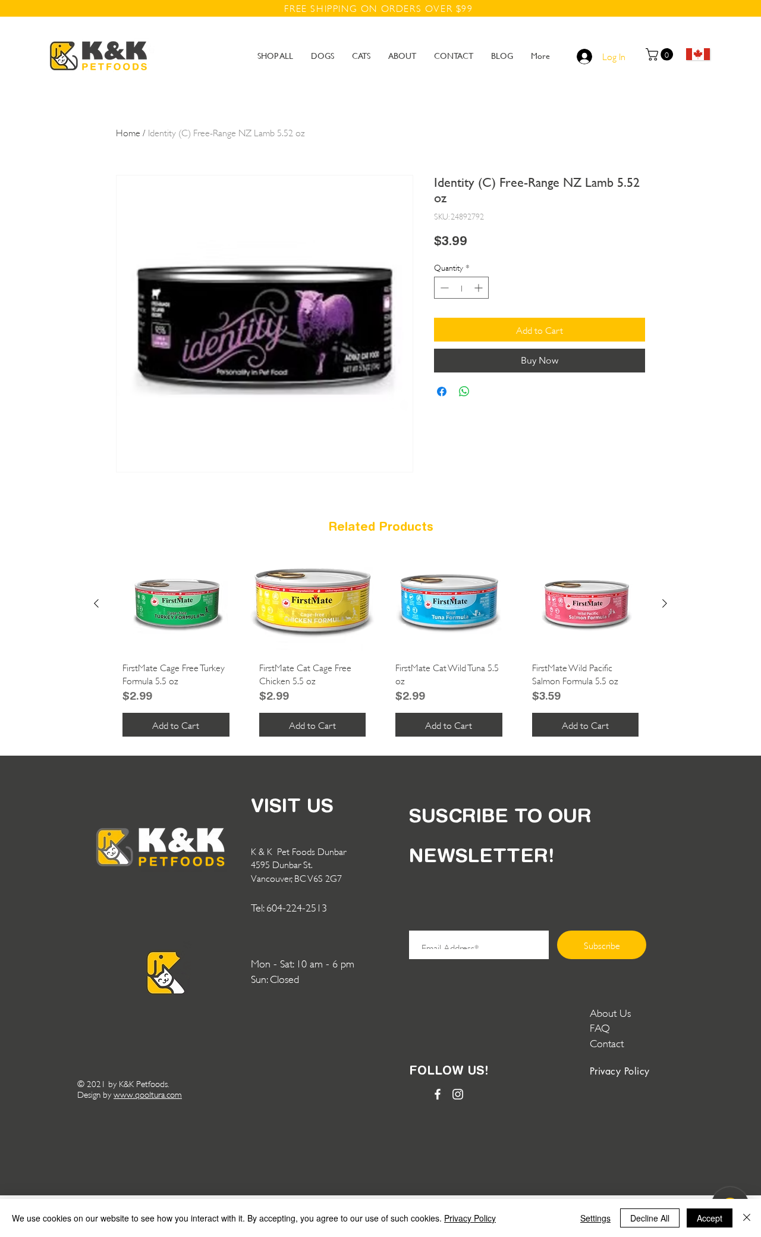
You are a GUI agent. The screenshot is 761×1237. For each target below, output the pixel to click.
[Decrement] (443, 287)
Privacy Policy (470, 1218)
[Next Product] (665, 603)
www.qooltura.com (148, 1094)
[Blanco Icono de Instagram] (458, 1094)
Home (128, 132)
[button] (661, 54)
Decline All (649, 1218)
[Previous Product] (96, 603)
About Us (610, 1012)
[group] (380, 651)
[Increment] (479, 287)
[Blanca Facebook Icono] (437, 1094)
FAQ (600, 1027)
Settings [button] (595, 1218)
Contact (608, 1042)
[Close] (747, 1217)
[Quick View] (176, 604)
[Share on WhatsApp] (464, 391)
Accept (709, 1218)
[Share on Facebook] (442, 391)
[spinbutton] (461, 287)
